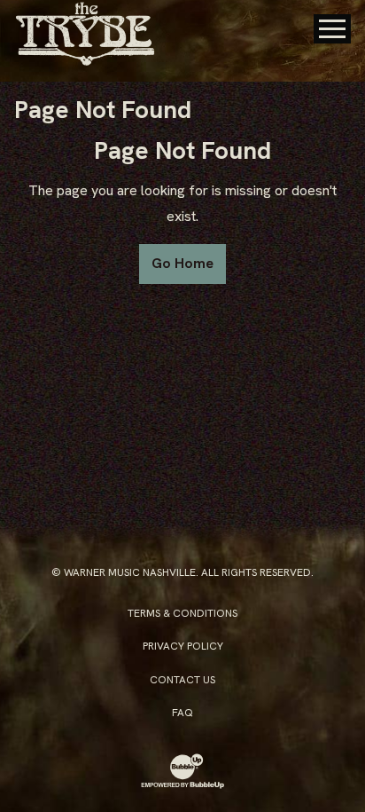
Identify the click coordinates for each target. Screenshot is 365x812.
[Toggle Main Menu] (332, 28)
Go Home (182, 263)
